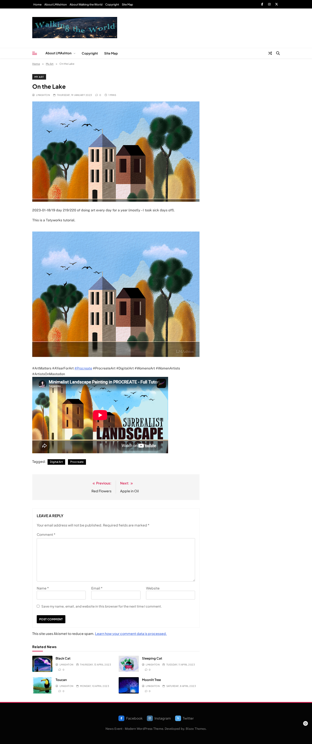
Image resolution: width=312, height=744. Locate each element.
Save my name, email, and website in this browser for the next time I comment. (101, 606)
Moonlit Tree (151, 680)
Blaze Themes (196, 728)
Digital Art (56, 461)
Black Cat (63, 658)
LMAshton (43, 95)
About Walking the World (86, 4)
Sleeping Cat (152, 658)
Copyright (112, 4)
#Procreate (83, 368)
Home (37, 4)
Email (97, 588)
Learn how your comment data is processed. (131, 633)
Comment (46, 534)
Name (43, 588)
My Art (39, 77)
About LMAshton (55, 4)
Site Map (127, 4)
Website (153, 588)
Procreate (77, 461)
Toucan (61, 680)
